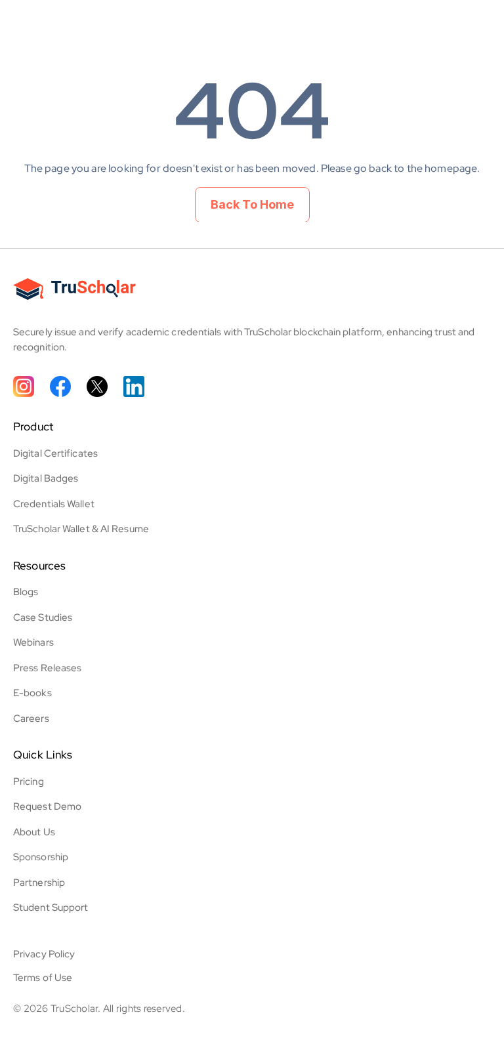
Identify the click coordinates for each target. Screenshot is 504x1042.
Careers (31, 718)
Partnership (39, 882)
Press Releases (47, 668)
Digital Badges (45, 478)
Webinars (33, 642)
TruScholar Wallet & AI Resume (81, 528)
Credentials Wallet (53, 504)
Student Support (51, 907)
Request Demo (47, 806)
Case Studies (42, 617)
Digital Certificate (53, 453)
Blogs (26, 591)
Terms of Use (42, 977)
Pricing (28, 781)
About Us (34, 832)
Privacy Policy (44, 954)
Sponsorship (40, 857)
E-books (32, 692)
